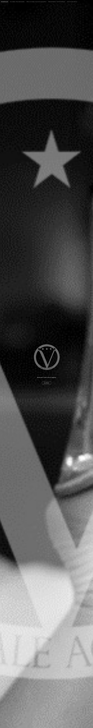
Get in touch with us (72, 1)
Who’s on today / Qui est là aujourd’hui (36, 1)
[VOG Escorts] (46, 357)
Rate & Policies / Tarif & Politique (56, 1)
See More (46, 383)
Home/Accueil (4, 1)
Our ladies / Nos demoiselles (17, 1)
